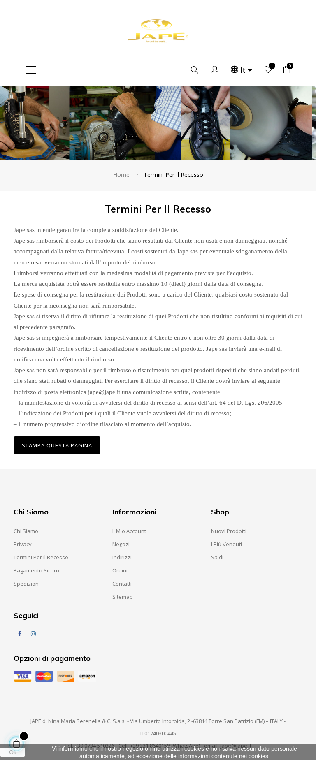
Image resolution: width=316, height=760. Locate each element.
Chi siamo (26, 531)
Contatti (122, 583)
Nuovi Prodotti (228, 531)
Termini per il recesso (41, 557)
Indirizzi (122, 557)
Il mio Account (129, 531)
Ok (12, 752)
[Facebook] (20, 634)
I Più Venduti (226, 544)
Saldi (217, 557)
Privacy (23, 544)
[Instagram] (33, 634)
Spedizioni (27, 583)
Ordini (120, 570)
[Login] (215, 69)
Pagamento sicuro (36, 570)
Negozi (121, 544)
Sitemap (122, 596)
